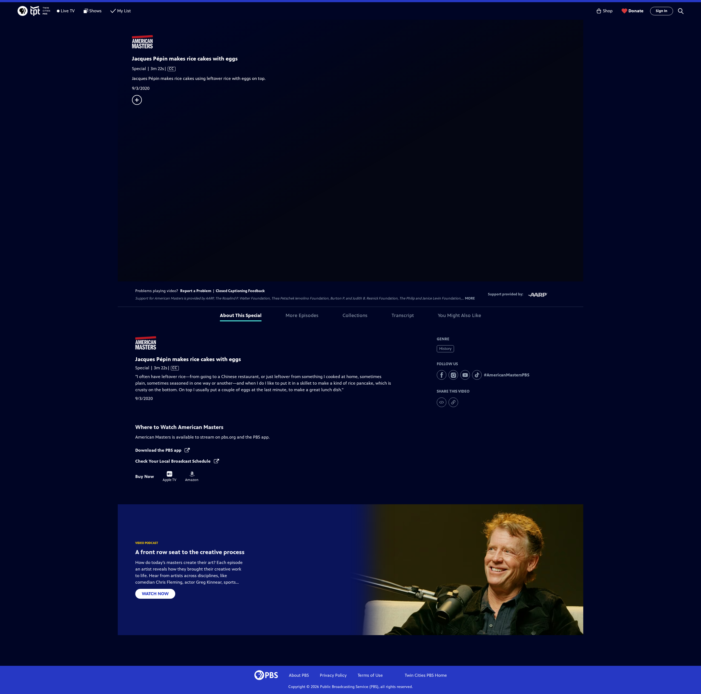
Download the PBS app (158, 450)
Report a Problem (195, 291)
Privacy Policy (333, 675)
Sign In (661, 11)
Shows (95, 10)
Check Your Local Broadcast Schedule (173, 461)
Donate (635, 10)
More (470, 298)
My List (124, 10)
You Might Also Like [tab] (459, 315)
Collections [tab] (355, 315)
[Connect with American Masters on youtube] (465, 375)
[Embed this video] (441, 402)
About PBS (299, 675)
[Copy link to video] (453, 402)
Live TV (68, 10)
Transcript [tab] (403, 315)
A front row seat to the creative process (190, 552)
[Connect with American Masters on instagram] (453, 375)
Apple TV (169, 476)
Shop (608, 10)
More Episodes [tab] (302, 315)
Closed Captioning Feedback (240, 291)
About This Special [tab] (241, 315)
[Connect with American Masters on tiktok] (477, 375)
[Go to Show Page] (357, 42)
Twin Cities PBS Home (426, 675)
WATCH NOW (155, 593)
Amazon (192, 476)
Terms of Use (370, 675)
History (445, 348)
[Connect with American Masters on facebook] (441, 375)
